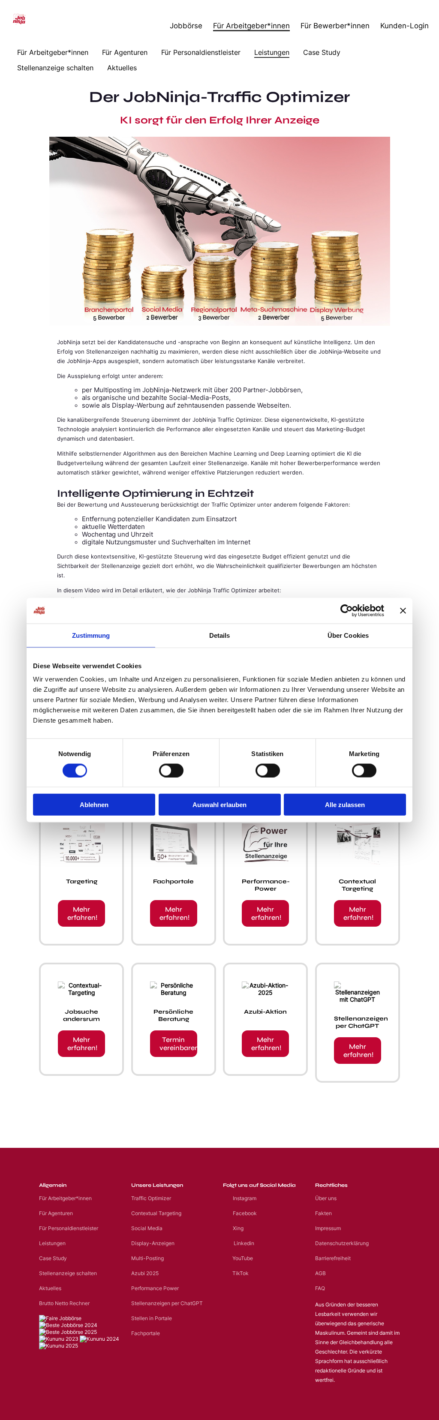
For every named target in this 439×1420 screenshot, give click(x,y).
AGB (320, 1273)
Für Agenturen (124, 52)
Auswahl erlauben (219, 804)
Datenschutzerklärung (342, 1243)
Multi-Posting (147, 1258)
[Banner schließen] (403, 610)
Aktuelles (122, 67)
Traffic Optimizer (151, 1198)
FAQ (320, 1288)
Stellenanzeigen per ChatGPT (167, 1303)
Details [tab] (219, 635)
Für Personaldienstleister (201, 52)
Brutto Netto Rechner (64, 1303)
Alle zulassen (345, 804)
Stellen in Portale (151, 1318)
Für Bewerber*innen (335, 25)
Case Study (321, 52)
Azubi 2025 (145, 1273)
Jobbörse (186, 25)
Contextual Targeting (156, 1213)
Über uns (326, 1198)
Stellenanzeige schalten (55, 67)
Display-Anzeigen (152, 1243)
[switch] (171, 770)
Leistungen (271, 52)
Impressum (328, 1228)
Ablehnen (94, 804)
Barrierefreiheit (333, 1258)
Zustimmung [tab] (91, 635)
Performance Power (155, 1288)
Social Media (146, 1228)
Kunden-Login (404, 25)
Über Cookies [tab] (348, 635)
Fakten (323, 1213)
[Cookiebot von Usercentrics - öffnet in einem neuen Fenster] (346, 610)
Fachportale (145, 1333)
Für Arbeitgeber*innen (251, 25)
